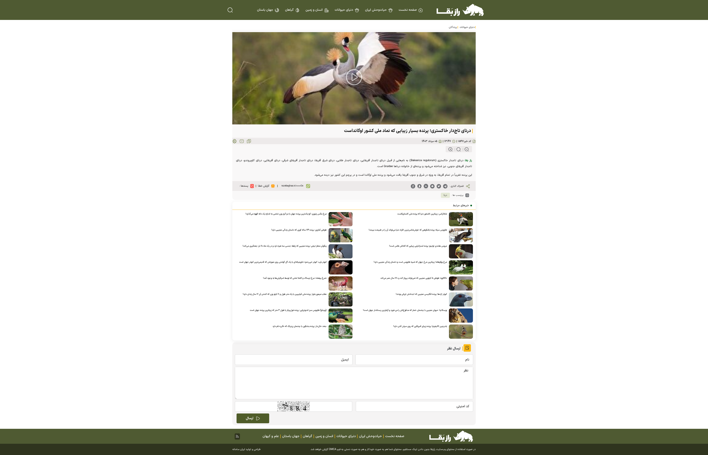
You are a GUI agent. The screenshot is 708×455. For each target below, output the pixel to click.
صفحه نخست (408, 10)
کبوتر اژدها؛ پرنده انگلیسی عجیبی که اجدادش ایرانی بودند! (421, 294)
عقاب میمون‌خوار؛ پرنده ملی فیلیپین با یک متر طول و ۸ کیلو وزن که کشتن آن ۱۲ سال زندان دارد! (285, 294)
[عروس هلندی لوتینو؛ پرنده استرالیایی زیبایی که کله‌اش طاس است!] (460, 251)
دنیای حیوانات (344, 10)
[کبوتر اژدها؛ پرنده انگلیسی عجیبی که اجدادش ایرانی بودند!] (460, 299)
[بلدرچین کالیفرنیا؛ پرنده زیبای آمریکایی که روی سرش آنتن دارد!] (460, 331)
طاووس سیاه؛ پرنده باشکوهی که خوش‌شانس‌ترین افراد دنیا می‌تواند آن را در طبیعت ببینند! (408, 230)
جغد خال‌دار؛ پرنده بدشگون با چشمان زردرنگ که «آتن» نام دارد (300, 326)
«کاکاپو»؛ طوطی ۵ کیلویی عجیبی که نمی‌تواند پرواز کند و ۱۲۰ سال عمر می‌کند (413, 278)
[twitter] (439, 186)
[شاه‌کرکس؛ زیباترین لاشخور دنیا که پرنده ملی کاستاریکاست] (460, 219)
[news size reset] (457, 149)
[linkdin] (426, 186)
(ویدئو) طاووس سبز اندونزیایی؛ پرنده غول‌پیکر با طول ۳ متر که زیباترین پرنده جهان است (288, 310)
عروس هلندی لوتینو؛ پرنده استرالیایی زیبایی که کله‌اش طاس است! (418, 246)
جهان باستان (265, 10)
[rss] (237, 436)
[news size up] (450, 149)
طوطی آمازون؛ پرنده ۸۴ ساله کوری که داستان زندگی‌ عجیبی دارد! (299, 230)
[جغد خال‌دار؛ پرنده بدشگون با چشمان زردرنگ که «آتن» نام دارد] (340, 331)
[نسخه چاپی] (234, 141)
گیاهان (289, 10)
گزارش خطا (263, 186)
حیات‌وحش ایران (376, 10)
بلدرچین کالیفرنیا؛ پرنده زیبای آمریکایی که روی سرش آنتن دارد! (420, 326)
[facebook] (413, 186)
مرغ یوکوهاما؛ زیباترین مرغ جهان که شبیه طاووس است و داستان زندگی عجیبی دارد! (410, 262)
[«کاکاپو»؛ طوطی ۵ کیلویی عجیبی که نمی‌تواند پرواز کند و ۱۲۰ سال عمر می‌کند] (460, 283)
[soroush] (419, 186)
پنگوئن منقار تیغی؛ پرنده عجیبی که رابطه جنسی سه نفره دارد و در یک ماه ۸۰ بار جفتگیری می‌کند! (285, 246)
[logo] (460, 10)
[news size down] (465, 149)
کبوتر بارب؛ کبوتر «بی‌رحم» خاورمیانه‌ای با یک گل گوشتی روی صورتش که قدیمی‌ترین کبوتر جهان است (283, 262)
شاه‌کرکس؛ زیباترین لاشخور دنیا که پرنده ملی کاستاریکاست (422, 214)
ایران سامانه (238, 449)
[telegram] (445, 186)
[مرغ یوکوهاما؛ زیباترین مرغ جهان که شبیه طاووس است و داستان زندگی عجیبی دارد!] (460, 267)
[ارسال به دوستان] (242, 141)
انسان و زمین (314, 10)
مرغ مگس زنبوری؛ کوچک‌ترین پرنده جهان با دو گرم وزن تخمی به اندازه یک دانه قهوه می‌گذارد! (286, 214)
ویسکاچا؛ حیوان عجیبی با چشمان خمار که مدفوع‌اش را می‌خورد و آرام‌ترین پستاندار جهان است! (405, 310)
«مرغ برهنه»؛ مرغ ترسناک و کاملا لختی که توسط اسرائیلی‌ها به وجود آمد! (295, 278)
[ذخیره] (249, 141)
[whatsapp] (432, 186)
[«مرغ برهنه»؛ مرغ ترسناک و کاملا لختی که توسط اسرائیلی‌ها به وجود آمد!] (340, 283)
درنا (445, 195)
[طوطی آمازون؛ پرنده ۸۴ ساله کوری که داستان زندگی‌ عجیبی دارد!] (340, 235)
